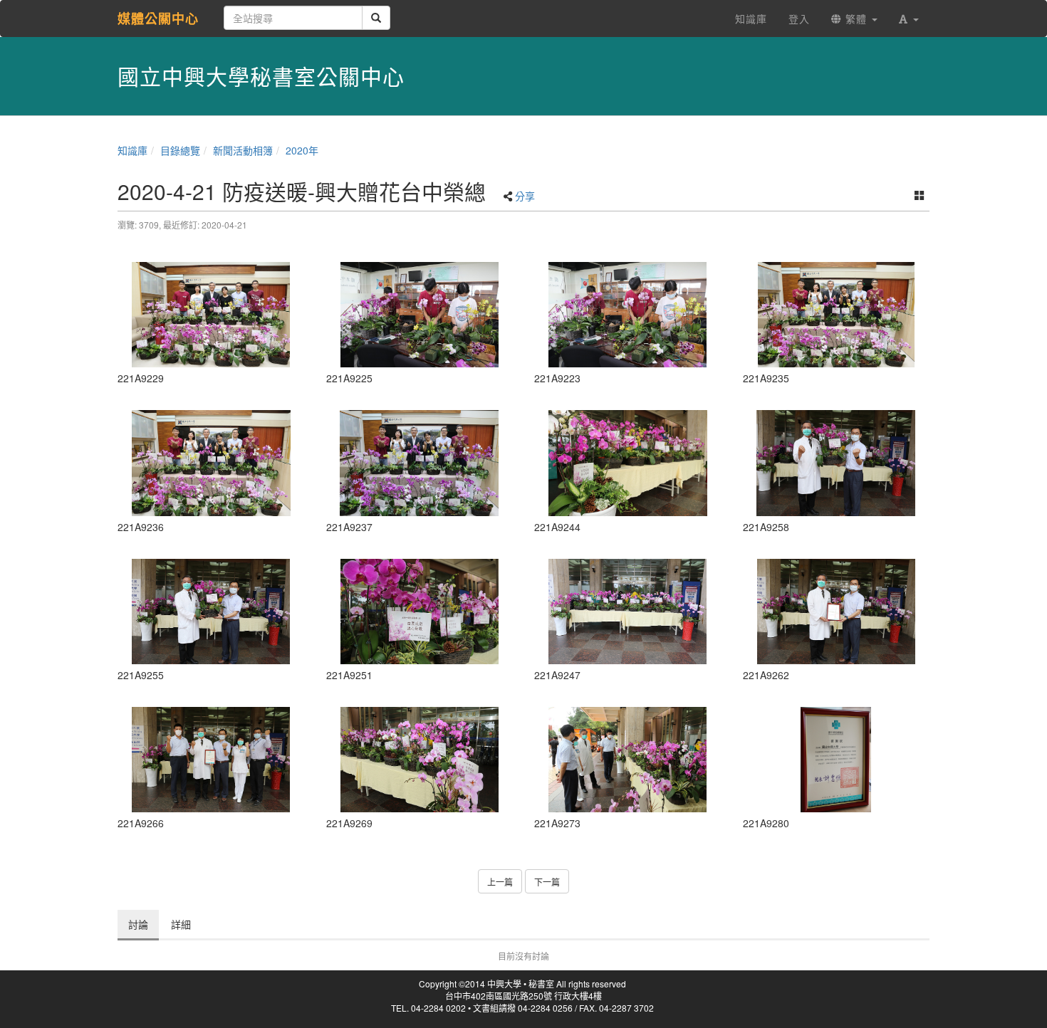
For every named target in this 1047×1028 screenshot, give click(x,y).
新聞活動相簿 (243, 150)
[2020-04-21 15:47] (836, 759)
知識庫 (132, 150)
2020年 (302, 150)
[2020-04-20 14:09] (420, 314)
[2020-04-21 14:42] (211, 611)
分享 (525, 196)
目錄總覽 (180, 150)
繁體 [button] (856, 18)
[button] (908, 18)
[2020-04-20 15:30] (211, 314)
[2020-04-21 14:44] (628, 759)
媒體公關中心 (158, 18)
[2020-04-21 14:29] (628, 462)
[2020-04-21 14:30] (420, 611)
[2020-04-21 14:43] (836, 462)
